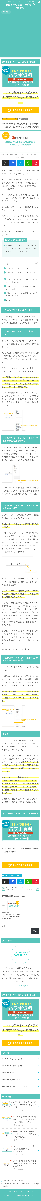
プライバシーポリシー (26, 1191)
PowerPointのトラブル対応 (10, 119)
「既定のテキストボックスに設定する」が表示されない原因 (21, 287)
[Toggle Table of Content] (35, 264)
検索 (3, 926)
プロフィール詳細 (20, 985)
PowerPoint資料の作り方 (12, 1080)
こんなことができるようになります (18, 268)
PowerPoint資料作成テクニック (14, 1086)
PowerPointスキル (9, 1073)
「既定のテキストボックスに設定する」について (21, 274)
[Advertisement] (20, 36)
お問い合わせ (6, 12)
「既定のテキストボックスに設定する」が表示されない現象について (21, 281)
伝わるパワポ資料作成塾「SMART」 (20, 6)
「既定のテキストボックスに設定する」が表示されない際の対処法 (21, 294)
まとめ (8, 300)
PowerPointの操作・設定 (12, 1066)
